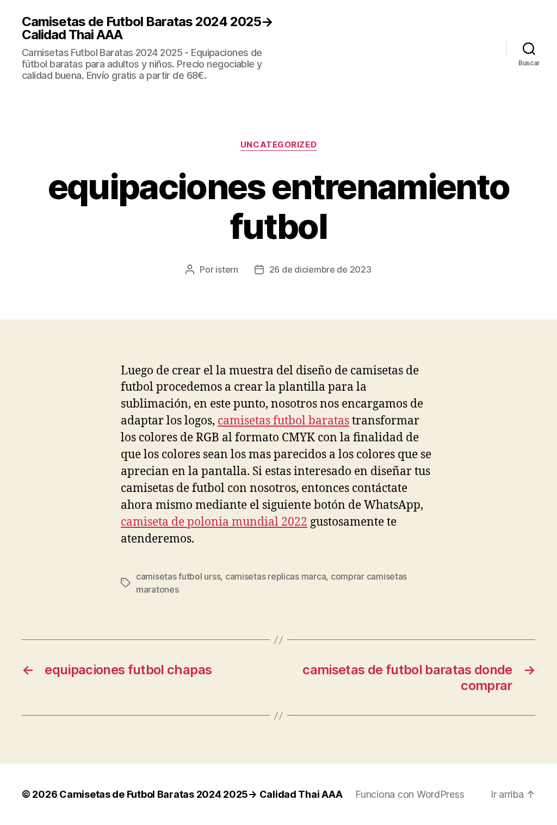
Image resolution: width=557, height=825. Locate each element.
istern (226, 269)
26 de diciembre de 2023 (320, 269)
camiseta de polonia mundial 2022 (214, 522)
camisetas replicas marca (275, 576)
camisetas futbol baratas (283, 421)
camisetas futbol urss (178, 576)
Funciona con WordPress (409, 794)
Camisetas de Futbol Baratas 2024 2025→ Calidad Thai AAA (147, 28)
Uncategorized (278, 145)
